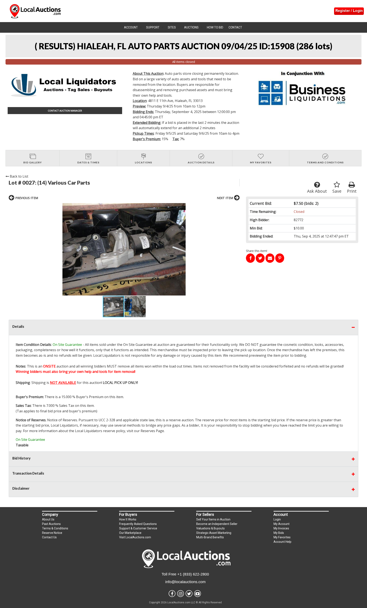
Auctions (191, 27)
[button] (124, 249)
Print (352, 191)
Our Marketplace (130, 532)
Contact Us (49, 537)
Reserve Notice (52, 532)
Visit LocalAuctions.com (135, 537)
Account (131, 27)
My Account (281, 524)
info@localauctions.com (185, 582)
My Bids (279, 532)
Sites (172, 27)
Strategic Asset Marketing (213, 532)
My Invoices (281, 528)
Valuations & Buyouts (210, 528)
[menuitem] (133, 27)
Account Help (282, 541)
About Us (48, 519)
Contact (235, 27)
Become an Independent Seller (216, 524)
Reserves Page (152, 430)
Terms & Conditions (55, 528)
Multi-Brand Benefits (210, 537)
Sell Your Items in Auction (213, 519)
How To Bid (215, 27)
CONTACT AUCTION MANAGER (65, 110)
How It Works (127, 519)
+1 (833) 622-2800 (193, 574)
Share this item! (256, 251)
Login (277, 519)
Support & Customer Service (138, 528)
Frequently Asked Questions (138, 524)
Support (153, 27)
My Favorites (282, 537)
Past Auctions (51, 524)
